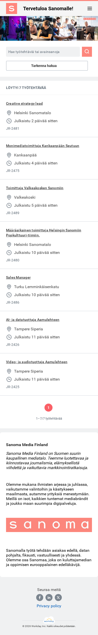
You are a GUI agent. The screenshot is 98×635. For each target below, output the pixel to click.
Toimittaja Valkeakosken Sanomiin (35, 188)
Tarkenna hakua (44, 66)
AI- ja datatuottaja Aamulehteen (32, 320)
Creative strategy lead (24, 103)
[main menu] (89, 8)
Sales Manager (18, 277)
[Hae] (87, 52)
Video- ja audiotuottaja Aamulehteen (36, 362)
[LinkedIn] (49, 597)
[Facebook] (39, 597)
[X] (58, 597)
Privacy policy (49, 606)
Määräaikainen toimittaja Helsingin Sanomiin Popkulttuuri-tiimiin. (43, 232)
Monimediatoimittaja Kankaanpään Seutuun (42, 146)
